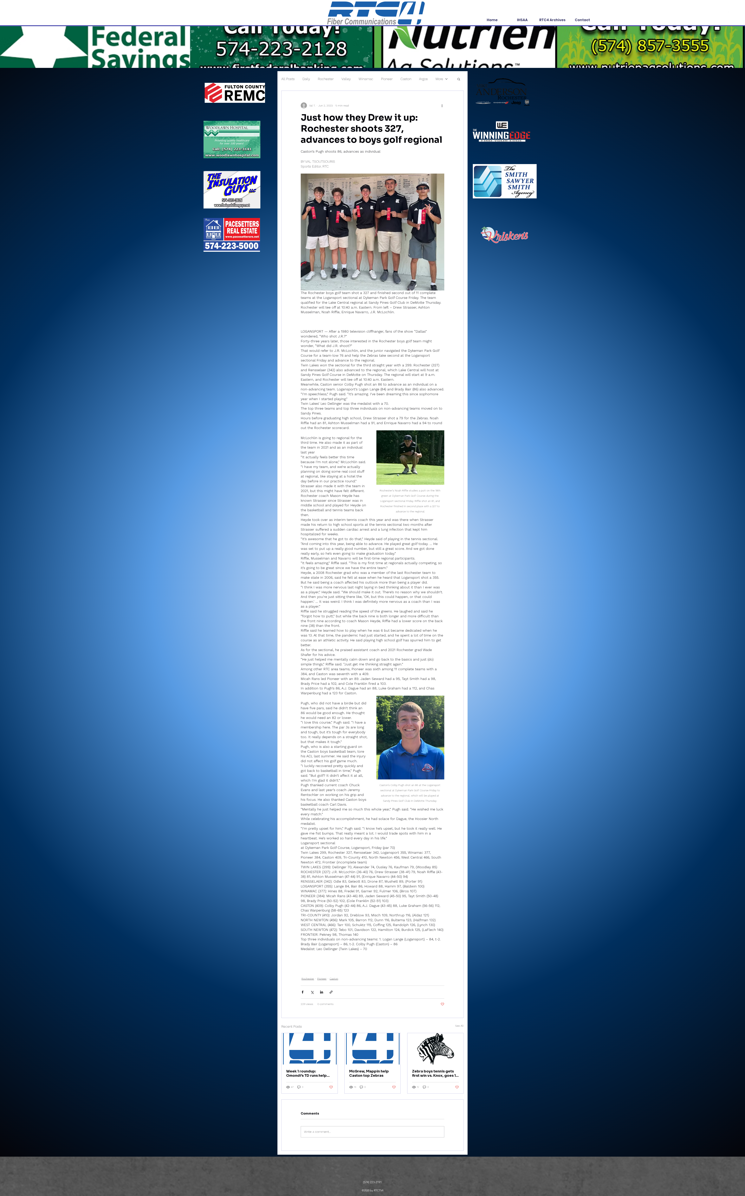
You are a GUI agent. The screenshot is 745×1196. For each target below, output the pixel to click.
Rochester (326, 79)
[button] (459, 78)
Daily (306, 79)
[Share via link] (331, 992)
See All (459, 1025)
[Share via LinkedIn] (321, 992)
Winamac (366, 79)
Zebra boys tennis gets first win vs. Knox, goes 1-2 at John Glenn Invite (435, 1073)
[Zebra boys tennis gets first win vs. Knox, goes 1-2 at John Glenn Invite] (435, 1049)
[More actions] (442, 105)
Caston (405, 79)
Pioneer (387, 79)
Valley (346, 79)
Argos (423, 79)
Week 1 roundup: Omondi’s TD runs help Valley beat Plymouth (306, 1073)
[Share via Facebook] (302, 992)
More (439, 79)
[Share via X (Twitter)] (312, 992)
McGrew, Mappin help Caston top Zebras (369, 1073)
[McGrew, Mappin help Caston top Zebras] (373, 1049)
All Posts (288, 79)
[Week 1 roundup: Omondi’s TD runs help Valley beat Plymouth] (310, 1049)
